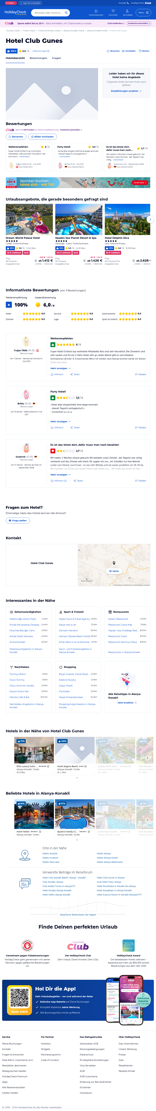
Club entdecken (115, 23)
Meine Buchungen (12, 1043)
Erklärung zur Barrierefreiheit (95, 1082)
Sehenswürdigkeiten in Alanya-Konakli (26, 651)
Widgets (45, 1049)
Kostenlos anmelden (138, 23)
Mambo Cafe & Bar (20, 697)
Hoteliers (46, 1043)
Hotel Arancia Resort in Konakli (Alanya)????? (119, 894)
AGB (82, 1071)
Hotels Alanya (104, 853)
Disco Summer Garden (22, 685)
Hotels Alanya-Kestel (107, 857)
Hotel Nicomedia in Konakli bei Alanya (116, 886)
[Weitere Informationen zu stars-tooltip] (47, 766)
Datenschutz (86, 1054)
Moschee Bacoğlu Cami (22, 630)
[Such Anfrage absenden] (66, 12)
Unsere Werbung (128, 1049)
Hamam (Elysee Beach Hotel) (74, 636)
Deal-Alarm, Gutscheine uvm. (17, 1060)
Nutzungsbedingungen (92, 1049)
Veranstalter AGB (89, 1043)
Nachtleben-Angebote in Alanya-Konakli (27, 706)
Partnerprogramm (51, 1054)
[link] (96, 13)
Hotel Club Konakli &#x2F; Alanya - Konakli (64, 877)
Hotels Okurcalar (51, 862)
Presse (122, 1054)
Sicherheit (85, 1087)
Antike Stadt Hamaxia (21, 636)
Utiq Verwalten (88, 1065)
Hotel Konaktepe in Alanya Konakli (114, 890)
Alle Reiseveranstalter (13, 1087)
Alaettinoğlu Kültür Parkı (23, 619)
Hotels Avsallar (50, 853)
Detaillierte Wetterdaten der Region (78, 914)
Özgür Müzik (66, 685)
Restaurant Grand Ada (120, 624)
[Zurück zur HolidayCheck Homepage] (15, 12)
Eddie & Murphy (67, 680)
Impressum (86, 1093)
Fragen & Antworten (13, 1054)
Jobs (121, 1060)
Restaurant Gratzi (117, 636)
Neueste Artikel (127, 1071)
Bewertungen (38, 58)
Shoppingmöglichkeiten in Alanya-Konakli (77, 706)
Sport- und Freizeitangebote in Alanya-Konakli (75, 651)
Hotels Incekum (50, 857)
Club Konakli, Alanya (53, 881)
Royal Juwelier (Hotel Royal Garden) (74, 674)
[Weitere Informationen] (36, 260)
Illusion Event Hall (19, 691)
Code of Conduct (50, 1060)
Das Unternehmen (128, 1043)
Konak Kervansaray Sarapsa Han (25, 624)
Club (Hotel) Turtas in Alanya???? (59, 886)
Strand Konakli (17, 642)
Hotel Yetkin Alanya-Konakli (56, 894)
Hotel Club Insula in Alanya (110, 877)
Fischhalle (64, 691)
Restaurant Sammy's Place (122, 642)
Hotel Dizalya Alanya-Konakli (57, 890)
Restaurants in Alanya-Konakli (124, 652)
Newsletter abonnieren (14, 1065)
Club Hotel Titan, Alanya (109, 881)
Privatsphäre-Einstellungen (94, 1060)
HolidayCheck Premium (15, 1076)
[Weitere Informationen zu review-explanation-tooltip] (48, 51)
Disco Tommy (17, 680)
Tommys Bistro (18, 674)
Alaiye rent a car (67, 624)
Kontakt (122, 3)
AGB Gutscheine (88, 1076)
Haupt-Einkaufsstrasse (71, 697)
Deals (9, 3)
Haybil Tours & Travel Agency (74, 619)
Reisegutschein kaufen (14, 1071)
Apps (4, 1082)
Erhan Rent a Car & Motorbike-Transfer (75, 642)
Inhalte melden (10, 1093)
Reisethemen (126, 1065)
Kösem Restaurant (118, 619)
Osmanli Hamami (68, 630)
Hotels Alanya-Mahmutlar (110, 862)
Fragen (56, 58)
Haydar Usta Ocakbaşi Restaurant (123, 630)
